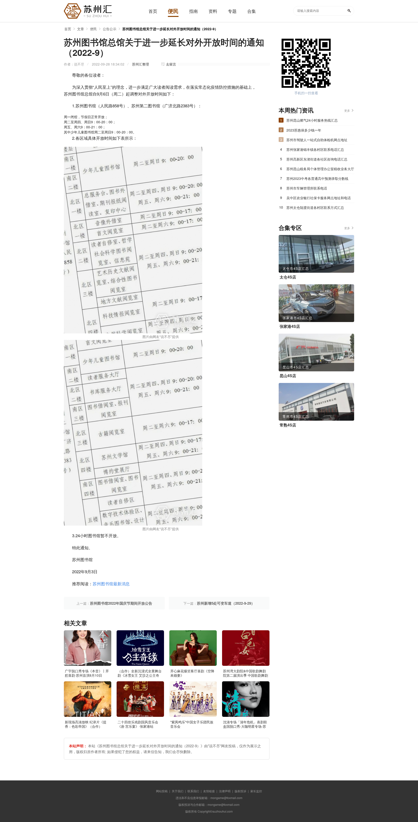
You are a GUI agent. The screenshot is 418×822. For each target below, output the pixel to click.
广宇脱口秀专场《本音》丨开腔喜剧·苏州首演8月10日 (87, 673)
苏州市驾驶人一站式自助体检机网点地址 (316, 139)
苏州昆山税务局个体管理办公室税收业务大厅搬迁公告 (320, 170)
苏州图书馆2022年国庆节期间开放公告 (121, 603)
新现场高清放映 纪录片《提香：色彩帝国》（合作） (85, 724)
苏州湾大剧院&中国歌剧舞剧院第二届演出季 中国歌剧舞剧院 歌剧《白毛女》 (245, 675)
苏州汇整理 (140, 64)
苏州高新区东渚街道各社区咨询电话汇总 (316, 159)
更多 (347, 110)
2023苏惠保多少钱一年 (303, 130)
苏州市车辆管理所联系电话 (306, 188)
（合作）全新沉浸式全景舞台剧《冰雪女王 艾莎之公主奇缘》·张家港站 (140, 675)
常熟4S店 (288, 425)
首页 (67, 29)
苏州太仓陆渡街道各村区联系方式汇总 (315, 207)
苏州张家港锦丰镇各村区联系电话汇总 (315, 149)
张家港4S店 (290, 326)
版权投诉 (240, 791)
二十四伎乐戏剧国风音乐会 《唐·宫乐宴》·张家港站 (138, 724)
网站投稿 (162, 791)
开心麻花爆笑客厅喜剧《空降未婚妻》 (192, 673)
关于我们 (177, 791)
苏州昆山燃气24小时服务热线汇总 (312, 120)
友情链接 (209, 791)
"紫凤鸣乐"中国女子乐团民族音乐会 (191, 724)
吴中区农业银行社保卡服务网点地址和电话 (318, 197)
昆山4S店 (288, 375)
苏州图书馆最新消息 (111, 583)
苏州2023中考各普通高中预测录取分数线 (317, 178)
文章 (80, 29)
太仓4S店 (288, 277)
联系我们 (193, 791)
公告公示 (109, 29)
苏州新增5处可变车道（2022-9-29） (226, 603)
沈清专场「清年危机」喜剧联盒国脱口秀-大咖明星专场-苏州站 (245, 726)
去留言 (171, 64)
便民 (93, 29)
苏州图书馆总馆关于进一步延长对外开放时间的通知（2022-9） (170, 29)
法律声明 (225, 791)
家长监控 (256, 791)
